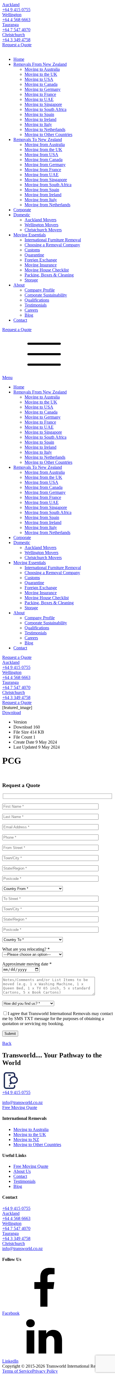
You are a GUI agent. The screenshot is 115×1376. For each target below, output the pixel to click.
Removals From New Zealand (40, 64)
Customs (32, 249)
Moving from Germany (45, 164)
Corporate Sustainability (46, 295)
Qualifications (37, 300)
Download (11, 712)
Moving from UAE (42, 174)
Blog (29, 315)
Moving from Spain (42, 189)
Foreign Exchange (41, 260)
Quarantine (34, 255)
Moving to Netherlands (45, 129)
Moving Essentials (29, 234)
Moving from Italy (41, 199)
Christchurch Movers (43, 229)
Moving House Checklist (47, 270)
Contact (20, 320)
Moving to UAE (39, 99)
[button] (57, 1090)
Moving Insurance (41, 265)
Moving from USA (41, 154)
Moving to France (40, 94)
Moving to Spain (39, 114)
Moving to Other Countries (48, 134)
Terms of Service (17, 1371)
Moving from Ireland (43, 194)
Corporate (22, 209)
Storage (31, 280)
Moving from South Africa (48, 184)
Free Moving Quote (19, 1107)
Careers (31, 310)
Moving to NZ (26, 1139)
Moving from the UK (43, 149)
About (19, 285)
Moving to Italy (38, 124)
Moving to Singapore (43, 104)
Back (6, 1043)
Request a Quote (17, 44)
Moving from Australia (45, 144)
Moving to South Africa (45, 109)
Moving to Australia (42, 69)
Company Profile (40, 290)
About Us (22, 1171)
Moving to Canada (41, 84)
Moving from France (43, 169)
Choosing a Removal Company (52, 244)
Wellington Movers (41, 224)
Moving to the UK (41, 74)
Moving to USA (39, 79)
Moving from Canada (44, 159)
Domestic (21, 214)
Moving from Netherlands (47, 204)
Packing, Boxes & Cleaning (49, 275)
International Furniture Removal (53, 239)
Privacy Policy (45, 1371)
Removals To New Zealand (37, 139)
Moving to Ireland (40, 119)
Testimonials (36, 305)
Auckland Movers (40, 219)
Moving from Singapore (46, 179)
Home (18, 59)
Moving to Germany (43, 89)
